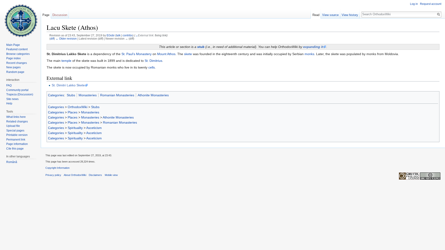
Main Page (13, 45)
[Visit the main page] (20, 18)
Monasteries (88, 95)
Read (315, 15)
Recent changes (16, 63)
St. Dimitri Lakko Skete (68, 85)
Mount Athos (166, 54)
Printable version (17, 135)
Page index (13, 58)
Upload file (13, 126)
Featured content (17, 49)
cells (151, 67)
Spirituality (75, 128)
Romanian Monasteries (117, 95)
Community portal (17, 90)
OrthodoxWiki (77, 107)
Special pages (15, 130)
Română (11, 162)
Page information (17, 144)
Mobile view (111, 175)
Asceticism (94, 128)
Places (72, 112)
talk (118, 35)
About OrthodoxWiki (75, 175)
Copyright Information (57, 167)
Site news (12, 99)
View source (330, 15)
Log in (414, 4)
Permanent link (15, 139)
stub (200, 47)
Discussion (59, 15)
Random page (15, 72)
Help (9, 103)
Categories (56, 95)
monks (309, 54)
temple (66, 60)
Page (45, 15)
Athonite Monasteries (153, 95)
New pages (13, 67)
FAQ (9, 85)
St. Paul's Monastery (136, 54)
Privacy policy (53, 175)
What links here (16, 117)
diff (52, 38)
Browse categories (18, 54)
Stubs (71, 95)
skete (188, 54)
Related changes (17, 121)
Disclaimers (95, 175)
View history (350, 15)
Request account (430, 4)
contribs (128, 35)
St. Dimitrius (153, 60)
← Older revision (66, 38)
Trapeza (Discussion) (19, 94)
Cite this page (15, 148)
